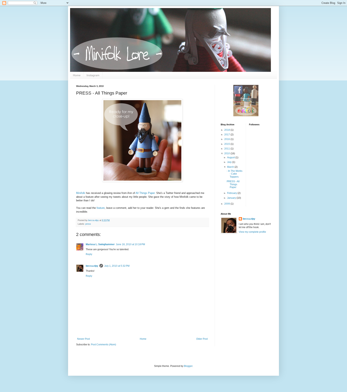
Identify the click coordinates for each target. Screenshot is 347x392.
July (229, 162)
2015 (227, 144)
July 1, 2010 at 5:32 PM (117, 265)
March (231, 167)
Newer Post (83, 338)
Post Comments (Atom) (103, 344)
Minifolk (80, 192)
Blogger (188, 366)
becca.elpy (92, 265)
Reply (89, 254)
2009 (227, 203)
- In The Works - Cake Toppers (234, 174)
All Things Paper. (145, 192)
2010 (227, 153)
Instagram (93, 75)
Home (77, 75)
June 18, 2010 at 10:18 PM (130, 244)
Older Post (202, 338)
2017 (227, 134)
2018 (227, 130)
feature (101, 207)
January (232, 198)
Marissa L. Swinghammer (100, 244)
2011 (227, 148)
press (88, 224)
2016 (227, 139)
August (231, 157)
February (232, 193)
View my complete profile (252, 231)
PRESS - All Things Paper (233, 184)
